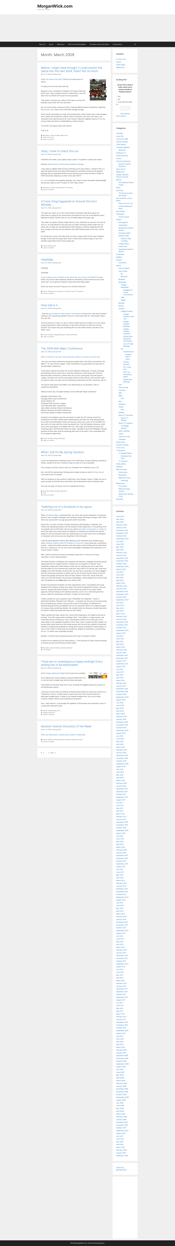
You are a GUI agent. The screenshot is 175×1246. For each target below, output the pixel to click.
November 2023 (122, 594)
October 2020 (121, 694)
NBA (122, 297)
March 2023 (120, 614)
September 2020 (122, 697)
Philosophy (120, 214)
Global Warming (122, 156)
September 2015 (122, 864)
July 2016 (119, 836)
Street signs (120, 442)
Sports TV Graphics (67, 187)
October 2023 (121, 597)
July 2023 (119, 603)
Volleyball (122, 439)
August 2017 (120, 800)
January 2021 (121, 686)
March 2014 (120, 914)
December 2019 (122, 722)
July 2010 (119, 1036)
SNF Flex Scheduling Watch (77, 44)
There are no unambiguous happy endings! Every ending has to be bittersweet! (72, 663)
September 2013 (122, 930)
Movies (118, 180)
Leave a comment (48, 139)
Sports (51, 44)
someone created (51, 543)
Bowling (121, 303)
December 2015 (122, 855)
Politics (118, 219)
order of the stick (48, 137)
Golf (54, 246)
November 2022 (122, 625)
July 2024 (119, 572)
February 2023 (121, 616)
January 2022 (121, 653)
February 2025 (121, 553)
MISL (120, 393)
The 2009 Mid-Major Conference (62, 348)
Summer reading (122, 445)
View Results (125, 114)
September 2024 (122, 566)
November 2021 (122, 658)
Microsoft (122, 150)
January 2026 (121, 527)
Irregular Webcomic (53, 673)
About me (42, 44)
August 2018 (120, 766)
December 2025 (122, 530)
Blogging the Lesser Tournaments (128, 292)
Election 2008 (124, 236)
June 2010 (120, 1039)
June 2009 (120, 1072)
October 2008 (121, 1094)
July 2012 (119, 969)
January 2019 (121, 753)
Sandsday (124, 480)
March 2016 (120, 847)
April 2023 (120, 611)
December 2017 (122, 789)
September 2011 (122, 997)
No (119, 99)
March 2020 (120, 714)
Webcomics (60, 44)
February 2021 (121, 683)
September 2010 (122, 1031)
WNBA (123, 300)
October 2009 (121, 1061)
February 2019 (121, 750)
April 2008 (120, 1111)
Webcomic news (125, 478)
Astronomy (123, 263)
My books (119, 190)
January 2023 (121, 619)
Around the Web (122, 139)
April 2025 (120, 550)
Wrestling (119, 499)
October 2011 (121, 994)
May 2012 (119, 975)
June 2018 (120, 772)
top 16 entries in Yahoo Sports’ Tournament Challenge (68, 314)
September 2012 (122, 964)
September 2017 (122, 797)
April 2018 (120, 778)
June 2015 (120, 872)
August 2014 (121, 900)
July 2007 (119, 1136)
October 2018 (121, 761)
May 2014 (119, 908)
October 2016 (121, 828)
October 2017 (121, 794)
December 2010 (122, 1022)
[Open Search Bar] (135, 44)
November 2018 (122, 758)
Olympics (122, 404)
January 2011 (121, 1019)
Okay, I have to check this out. (60, 151)
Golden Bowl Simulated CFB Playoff (128, 338)
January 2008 (121, 1119)
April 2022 (120, 644)
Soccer (121, 407)
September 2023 (122, 600)
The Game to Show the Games (99, 44)
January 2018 (121, 786)
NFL (122, 349)
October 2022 (121, 628)
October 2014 (121, 894)
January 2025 (121, 555)
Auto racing (123, 271)
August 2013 (121, 933)
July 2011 (119, 1003)
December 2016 (122, 822)
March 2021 (120, 680)
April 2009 (120, 1078)
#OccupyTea (123, 222)
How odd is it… (50, 305)
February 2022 (121, 650)
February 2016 (121, 850)
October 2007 (121, 1128)
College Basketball (59, 334)
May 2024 (120, 577)
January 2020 (121, 719)
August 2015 (120, 867)
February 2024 (121, 586)
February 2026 (121, 525)
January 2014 (121, 919)
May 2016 (119, 842)
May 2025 (120, 547)
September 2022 (122, 630)
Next (53, 753)
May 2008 (120, 1108)
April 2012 (120, 978)
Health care (123, 246)
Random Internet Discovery (74, 739)
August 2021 (120, 666)
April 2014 (120, 911)
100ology (119, 133)
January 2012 (121, 986)
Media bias (120, 172)
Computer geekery (123, 147)
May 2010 (119, 1042)
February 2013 (121, 950)
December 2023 (122, 591)
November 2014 (122, 892)
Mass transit (120, 169)
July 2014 (119, 903)
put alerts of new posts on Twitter (91, 529)
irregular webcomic (49, 712)
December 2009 (122, 1055)
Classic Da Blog (55, 135)
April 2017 (120, 811)
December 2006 (122, 1156)
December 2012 (122, 955)
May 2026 (120, 519)
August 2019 (121, 733)
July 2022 (119, 636)
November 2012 (122, 958)
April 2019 (120, 744)
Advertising (123, 472)
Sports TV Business (77, 291)
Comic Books (121, 144)
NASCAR (124, 277)
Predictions (120, 254)
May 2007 (120, 1142)
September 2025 (122, 539)
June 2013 (120, 939)
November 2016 (122, 825)
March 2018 (120, 780)
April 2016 (120, 844)
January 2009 (121, 1086)
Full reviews (123, 486)
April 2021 (120, 678)
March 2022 (120, 647)
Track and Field (124, 436)
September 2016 (122, 830)
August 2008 (121, 1100)
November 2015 (122, 858)
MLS (122, 410)
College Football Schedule (126, 331)
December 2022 (122, 622)
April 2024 (120, 580)
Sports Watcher (124, 431)
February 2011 (121, 1017)
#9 (51, 424)
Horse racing (123, 387)
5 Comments (47, 649)
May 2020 (120, 708)
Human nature (124, 217)
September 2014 (122, 897)
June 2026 (120, 516)
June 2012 (120, 972)
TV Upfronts (123, 461)
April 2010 (120, 1044)
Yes (119, 96)
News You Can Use (126, 203)
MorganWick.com (55, 6)
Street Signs (120, 65)
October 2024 (121, 564)
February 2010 (121, 1050)
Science (119, 260)
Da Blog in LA (121, 153)
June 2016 (120, 839)
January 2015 (121, 886)
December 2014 (122, 889)
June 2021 (120, 672)
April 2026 (120, 522)
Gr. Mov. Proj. (121, 59)
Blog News (46, 135)
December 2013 (122, 922)
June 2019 (120, 739)
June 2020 (120, 705)
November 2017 (122, 792)
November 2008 (122, 1092)
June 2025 (120, 544)
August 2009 (121, 1067)
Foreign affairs (124, 244)
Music (118, 188)
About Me (46, 491)
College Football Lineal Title (128, 316)
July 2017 (119, 803)
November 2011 (122, 992)
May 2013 (119, 942)
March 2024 (120, 583)
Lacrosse (122, 390)
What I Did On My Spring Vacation (62, 452)
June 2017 (120, 805)
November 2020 (122, 691)
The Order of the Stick (54, 79)
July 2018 (119, 769)
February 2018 (121, 783)
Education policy (125, 233)
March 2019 (120, 747)
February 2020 (121, 716)
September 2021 (122, 664)
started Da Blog (52, 515)
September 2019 (122, 730)
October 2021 (121, 661)
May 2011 (119, 1008)
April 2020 (120, 711)
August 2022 (121, 633)
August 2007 (121, 1133)
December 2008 (122, 1089)
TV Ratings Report (125, 453)
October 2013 (121, 928)
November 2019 (122, 725)
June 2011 (120, 1005)
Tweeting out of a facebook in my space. (66, 506)
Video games (121, 464)
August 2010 (121, 1033)
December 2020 (122, 689)
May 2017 (119, 808)
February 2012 (121, 983)
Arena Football (124, 268)
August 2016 (121, 833)
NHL (120, 401)
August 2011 (120, 1000)
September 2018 (122, 764)
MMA (120, 396)
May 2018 (119, 775)
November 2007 (122, 1125)
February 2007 (121, 1150)
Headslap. (47, 259)
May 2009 (120, 1075)
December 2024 (122, 558)
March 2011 (120, 1014)
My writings (120, 211)
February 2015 (121, 883)
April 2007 (120, 1144)
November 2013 (122, 925)
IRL (122, 274)
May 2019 (119, 741)
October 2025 (121, 536)
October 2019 (121, 728)
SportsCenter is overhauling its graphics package (66, 164)
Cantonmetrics (117, 44)
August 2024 (121, 569)
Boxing (121, 306)
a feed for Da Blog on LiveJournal (71, 543)
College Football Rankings (126, 324)
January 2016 (121, 853)
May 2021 (119, 675)
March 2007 (120, 1147)
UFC (122, 398)
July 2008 (119, 1103)
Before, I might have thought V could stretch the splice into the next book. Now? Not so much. (71, 69)
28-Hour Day (97, 472)
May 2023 (120, 608)
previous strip (49, 110)
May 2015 (119, 875)
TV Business (120, 450)
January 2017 (121, 819)
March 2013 (120, 947)
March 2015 (120, 880)
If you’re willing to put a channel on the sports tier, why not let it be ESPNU (68, 277)
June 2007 (120, 1139)
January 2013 (121, 953)
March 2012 (120, 980)
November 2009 (122, 1058)
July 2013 (119, 936)
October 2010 (121, 1028)
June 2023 (120, 605)
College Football (127, 311)
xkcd (44, 493)
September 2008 (122, 1097)
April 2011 (119, 1011)
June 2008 (120, 1106)
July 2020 (119, 703)
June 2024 (120, 575)
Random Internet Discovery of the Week (66, 726)
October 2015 (121, 861)
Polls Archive (121, 116)
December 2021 (122, 655)
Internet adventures (71, 334)
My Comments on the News (62, 291)
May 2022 (120, 641)
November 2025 (122, 533)
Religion (119, 257)
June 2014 (120, 905)
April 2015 (120, 878)
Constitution (123, 225)
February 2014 (121, 917)
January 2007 (121, 1153)
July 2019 (119, 736)
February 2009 (121, 1083)
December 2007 (122, 1122)
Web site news (121, 469)
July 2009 (120, 1069)
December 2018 (122, 755)
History (118, 158)
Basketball (122, 282)
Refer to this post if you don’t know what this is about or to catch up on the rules (70, 357)
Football (121, 309)
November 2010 (122, 1025)
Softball (121, 412)
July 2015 (119, 869)
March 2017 (120, 814)
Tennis (121, 434)
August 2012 (120, 967)
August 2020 (121, 700)
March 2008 (120, 1114)
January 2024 (121, 589)
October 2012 (121, 961)
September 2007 (122, 1131)
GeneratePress (99, 1243)
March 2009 (120, 1081)
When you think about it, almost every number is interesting (63, 735)
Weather (119, 467)
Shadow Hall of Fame (129, 357)
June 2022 (120, 639)
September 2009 (122, 1064)
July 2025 (119, 541)
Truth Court (120, 448)
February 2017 (121, 816)
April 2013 (120, 944)
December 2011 (122, 989)
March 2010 (120, 1047)
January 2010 (121, 1053)
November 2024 (122, 561)
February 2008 (121, 1117)
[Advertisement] (87, 28)
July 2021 (119, 669)
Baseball (122, 279)
